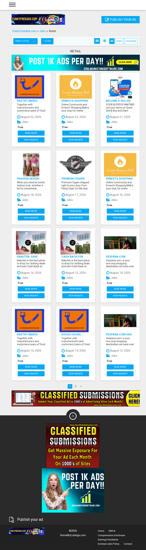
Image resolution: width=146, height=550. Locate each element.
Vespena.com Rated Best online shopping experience (119, 256)
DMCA (112, 531)
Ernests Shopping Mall (74, 101)
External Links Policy (108, 544)
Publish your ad (122, 19)
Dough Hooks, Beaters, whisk (72, 334)
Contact (128, 544)
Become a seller (118, 101)
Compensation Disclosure (111, 535)
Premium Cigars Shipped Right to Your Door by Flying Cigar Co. (73, 178)
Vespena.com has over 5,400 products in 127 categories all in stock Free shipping (119, 334)
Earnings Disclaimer (108, 539)
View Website (31, 140)
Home (101, 531)
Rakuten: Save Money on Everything (27, 256)
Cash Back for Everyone (72, 256)
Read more (31, 133)
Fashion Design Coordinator (28, 178)
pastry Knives (27, 101)
